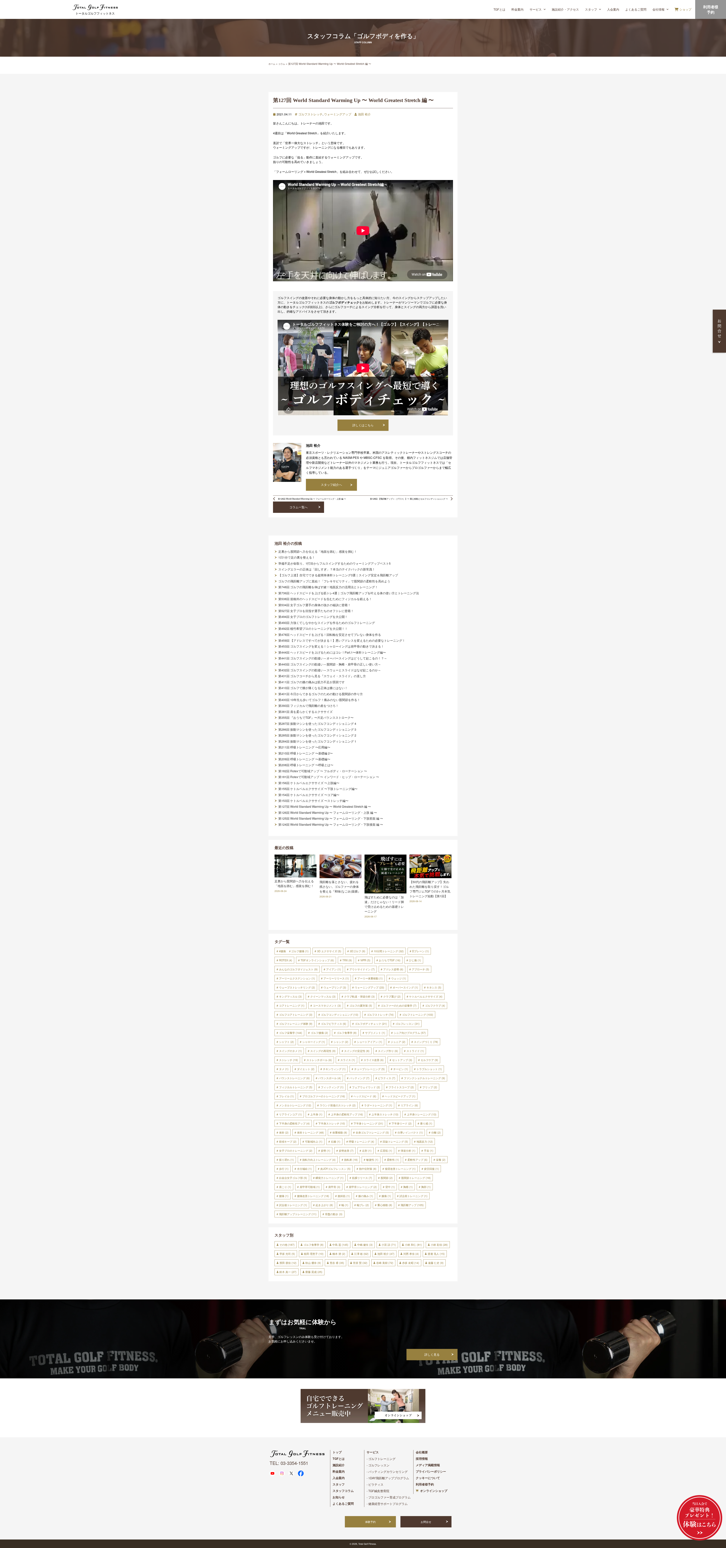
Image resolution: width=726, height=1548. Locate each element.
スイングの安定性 (356, 1051)
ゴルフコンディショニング (339, 1014)
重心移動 (384, 1205)
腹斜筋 (344, 1196)
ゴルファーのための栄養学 (399, 1005)
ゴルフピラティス (333, 1024)
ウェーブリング (334, 987)
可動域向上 (313, 1141)
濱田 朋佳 (287, 1263)
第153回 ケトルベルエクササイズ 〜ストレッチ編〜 (313, 801)
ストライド (415, 1051)
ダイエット (305, 1069)
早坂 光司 (287, 1254)
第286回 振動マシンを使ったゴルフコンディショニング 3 (317, 729)
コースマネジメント (327, 1005)
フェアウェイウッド (366, 1087)
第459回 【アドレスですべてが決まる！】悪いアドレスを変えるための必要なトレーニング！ (341, 640)
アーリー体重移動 (370, 978)
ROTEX (285, 960)
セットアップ (402, 1060)
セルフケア (429, 1060)
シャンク (341, 1042)
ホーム (271, 63)
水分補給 (304, 1169)
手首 (428, 1150)
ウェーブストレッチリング (297, 987)
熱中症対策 (367, 1169)
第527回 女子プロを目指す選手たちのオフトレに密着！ (316, 611)
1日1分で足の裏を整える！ (296, 557)
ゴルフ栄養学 (290, 1033)
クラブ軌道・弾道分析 (359, 996)
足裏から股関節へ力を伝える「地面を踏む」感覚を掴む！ (317, 551)
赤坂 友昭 (410, 1263)
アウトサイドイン (362, 969)
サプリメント (375, 1033)
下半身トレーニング (368, 1123)
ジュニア (398, 1042)
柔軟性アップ (417, 1160)
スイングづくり (426, 1042)
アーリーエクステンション (297, 978)
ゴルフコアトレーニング (295, 1014)
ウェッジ (398, 978)
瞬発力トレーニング (330, 1178)
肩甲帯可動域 (310, 1187)
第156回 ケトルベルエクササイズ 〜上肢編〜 (308, 783)
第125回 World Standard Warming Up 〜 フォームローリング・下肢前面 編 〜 (330, 818)
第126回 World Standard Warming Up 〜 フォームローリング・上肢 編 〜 (327, 813)
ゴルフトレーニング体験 (295, 1024)
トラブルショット (429, 1069)
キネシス (434, 987)
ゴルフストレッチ (310, 114)
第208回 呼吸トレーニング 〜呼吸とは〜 (305, 765)
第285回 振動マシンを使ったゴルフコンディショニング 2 (317, 735)
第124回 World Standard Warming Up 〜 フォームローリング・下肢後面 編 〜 (330, 824)
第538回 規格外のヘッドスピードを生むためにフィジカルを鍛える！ (325, 599)
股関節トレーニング (416, 1178)
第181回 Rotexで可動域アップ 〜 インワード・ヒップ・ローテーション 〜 (328, 777)
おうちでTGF (389, 960)
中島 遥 (340, 1245)
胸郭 (426, 1187)
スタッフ (591, 9)
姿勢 (325, 1150)
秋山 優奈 (313, 1263)
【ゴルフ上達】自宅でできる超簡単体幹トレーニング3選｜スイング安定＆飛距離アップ (338, 575)
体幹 (284, 1132)
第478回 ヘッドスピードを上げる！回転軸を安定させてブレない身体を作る (329, 635)
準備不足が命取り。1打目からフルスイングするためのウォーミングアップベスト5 (334, 563)
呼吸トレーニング (361, 1141)
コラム (281, 63)
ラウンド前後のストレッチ (338, 1105)
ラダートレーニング (378, 1105)
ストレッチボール (319, 1060)
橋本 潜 (338, 1254)
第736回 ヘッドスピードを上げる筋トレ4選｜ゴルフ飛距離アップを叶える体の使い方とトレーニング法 (348, 593)
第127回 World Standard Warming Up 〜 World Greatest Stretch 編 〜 (324, 807)
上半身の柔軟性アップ (347, 1114)
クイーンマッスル (323, 996)
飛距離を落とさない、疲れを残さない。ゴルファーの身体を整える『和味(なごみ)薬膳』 (340, 886)
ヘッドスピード (365, 1096)
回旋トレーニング (395, 1141)
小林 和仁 (413, 1245)
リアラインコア (290, 1114)
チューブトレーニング (369, 1069)
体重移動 (339, 1132)
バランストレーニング (294, 1078)
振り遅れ (286, 1160)
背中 (390, 1187)
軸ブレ (363, 1205)
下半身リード (402, 1123)
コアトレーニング (291, 1005)
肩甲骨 (334, 1187)
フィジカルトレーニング (295, 1087)
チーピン (400, 1069)
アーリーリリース (336, 978)
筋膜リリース (362, 1178)
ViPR (365, 960)
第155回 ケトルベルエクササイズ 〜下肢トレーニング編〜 (318, 789)
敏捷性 (372, 1160)
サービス (536, 9)
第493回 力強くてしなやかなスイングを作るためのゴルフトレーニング (326, 623)
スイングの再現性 (323, 1051)
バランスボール (329, 1078)
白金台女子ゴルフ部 (293, 1178)
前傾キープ (287, 1141)
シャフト (286, 1042)
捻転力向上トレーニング (319, 1160)
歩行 (284, 1169)
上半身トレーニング (421, 1114)
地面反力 (425, 1141)
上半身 (316, 1114)
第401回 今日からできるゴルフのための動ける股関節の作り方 (320, 694)
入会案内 (613, 9)
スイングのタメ (290, 1051)
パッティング (359, 1078)
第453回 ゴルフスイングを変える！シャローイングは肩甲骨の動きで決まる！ (331, 646)
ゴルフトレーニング (417, 1014)
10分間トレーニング (389, 951)
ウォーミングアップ (337, 114)
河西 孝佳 (411, 1254)
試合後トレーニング (293, 1205)
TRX (347, 960)
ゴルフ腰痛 (319, 1033)
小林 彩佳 (439, 1245)
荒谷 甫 (337, 1263)
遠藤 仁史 (436, 1263)
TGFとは (499, 9)
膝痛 (386, 1196)
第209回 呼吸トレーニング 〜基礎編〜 (304, 759)
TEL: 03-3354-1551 (289, 1463)
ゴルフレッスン (407, 1024)
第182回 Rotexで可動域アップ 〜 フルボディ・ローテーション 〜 (322, 771)
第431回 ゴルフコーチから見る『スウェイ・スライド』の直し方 (322, 676)
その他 (287, 1245)
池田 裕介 (364, 114)
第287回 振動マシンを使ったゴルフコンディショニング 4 (317, 724)
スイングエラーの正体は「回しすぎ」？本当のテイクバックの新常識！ (326, 569)
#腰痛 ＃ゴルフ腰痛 (294, 951)
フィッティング (332, 1087)
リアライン (409, 1105)
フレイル (286, 1096)
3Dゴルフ (357, 951)
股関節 (387, 1178)
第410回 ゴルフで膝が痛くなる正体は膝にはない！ (313, 688)
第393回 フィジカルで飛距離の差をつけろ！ (308, 706)
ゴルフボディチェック (371, 1024)
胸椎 (408, 1187)
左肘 (367, 1150)
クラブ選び (392, 996)
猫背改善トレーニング (400, 1169)
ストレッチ (288, 1060)
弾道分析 (408, 1150)
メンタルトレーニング (295, 1105)
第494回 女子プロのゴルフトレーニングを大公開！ (313, 617)
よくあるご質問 (635, 9)
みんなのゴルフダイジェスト (298, 969)
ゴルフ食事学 (347, 1033)
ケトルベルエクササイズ (425, 996)
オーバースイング (405, 987)
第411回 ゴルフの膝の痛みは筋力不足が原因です (311, 682)
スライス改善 (374, 1060)
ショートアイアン (369, 1042)
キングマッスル (290, 996)
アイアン (333, 969)
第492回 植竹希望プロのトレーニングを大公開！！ (313, 629)
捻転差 (351, 1160)
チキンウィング (334, 1069)
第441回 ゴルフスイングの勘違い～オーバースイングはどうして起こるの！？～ (332, 658)
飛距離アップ (412, 1205)
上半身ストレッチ (385, 1114)
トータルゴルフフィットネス (95, 13)
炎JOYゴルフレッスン (335, 1169)
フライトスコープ (401, 1087)
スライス (347, 1060)
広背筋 (386, 1150)
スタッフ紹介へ (331, 484)
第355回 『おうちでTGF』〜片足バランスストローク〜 (316, 718)
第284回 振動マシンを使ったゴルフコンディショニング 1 (317, 741)
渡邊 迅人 (436, 1254)
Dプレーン (420, 951)
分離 (436, 1132)
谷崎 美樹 (384, 1263)
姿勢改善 (346, 1150)
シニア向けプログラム (410, 1033)
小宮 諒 (389, 1245)
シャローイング (313, 1042)
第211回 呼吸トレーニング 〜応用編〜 (304, 747)
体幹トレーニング (310, 1132)
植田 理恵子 (313, 1254)
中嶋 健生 (365, 1245)
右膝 (335, 1141)
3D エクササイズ (329, 951)
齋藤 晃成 (313, 1272)
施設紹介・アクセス (565, 9)
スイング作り (388, 1051)
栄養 (440, 1160)
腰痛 (284, 1196)
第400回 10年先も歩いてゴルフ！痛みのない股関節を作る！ (319, 700)
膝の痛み (365, 1196)
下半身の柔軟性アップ (294, 1123)
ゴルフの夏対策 (360, 1005)
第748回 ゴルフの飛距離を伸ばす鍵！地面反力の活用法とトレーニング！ (328, 587)
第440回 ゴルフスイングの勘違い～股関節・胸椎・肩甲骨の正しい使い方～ (329, 664)
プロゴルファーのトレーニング (323, 1096)
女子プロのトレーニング (295, 1150)
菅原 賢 (360, 1263)
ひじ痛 (415, 960)
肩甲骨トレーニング (363, 1187)
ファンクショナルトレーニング (424, 1078)
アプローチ (420, 969)
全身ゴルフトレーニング (372, 1132)
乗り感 (426, 1123)
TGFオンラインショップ (317, 960)
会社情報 (658, 9)
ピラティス (386, 1078)
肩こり (285, 1187)
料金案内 (517, 9)
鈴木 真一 (287, 1272)
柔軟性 (393, 1160)
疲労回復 (431, 1169)
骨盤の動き (333, 1214)
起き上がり (324, 1205)
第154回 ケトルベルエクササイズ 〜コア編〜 (308, 795)
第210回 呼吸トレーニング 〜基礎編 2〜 (305, 753)
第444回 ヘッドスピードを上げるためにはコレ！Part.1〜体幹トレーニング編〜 (332, 652)
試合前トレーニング (413, 1196)
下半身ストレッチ (331, 1123)
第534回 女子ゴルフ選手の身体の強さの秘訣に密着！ (314, 605)
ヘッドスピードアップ (400, 1096)
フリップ (429, 1087)
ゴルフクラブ (435, 1005)
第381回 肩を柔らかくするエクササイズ (305, 712)
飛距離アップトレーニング (297, 1214)
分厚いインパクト (410, 1132)
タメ (284, 1069)
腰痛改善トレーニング (313, 1196)
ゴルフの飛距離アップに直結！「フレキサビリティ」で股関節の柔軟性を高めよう (334, 581)
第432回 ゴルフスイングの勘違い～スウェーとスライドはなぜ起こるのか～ (329, 670)
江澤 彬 (361, 1254)
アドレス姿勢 (393, 969)
